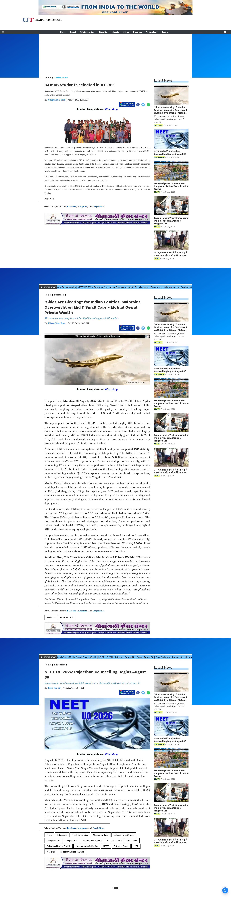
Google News (98, 206)
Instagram (82, 206)
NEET (106, 846)
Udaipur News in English (87, 846)
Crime (126, 32)
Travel (73, 32)
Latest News (163, 80)
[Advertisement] (115, 52)
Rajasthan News (114, 840)
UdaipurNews (53, 840)
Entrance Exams (121, 846)
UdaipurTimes (71, 840)
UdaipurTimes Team (56, 100)
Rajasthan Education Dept (72, 851)
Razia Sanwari (54, 688)
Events (165, 32)
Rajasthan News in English (58, 846)
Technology (151, 32)
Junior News (61, 77)
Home (48, 77)
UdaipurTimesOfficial (124, 835)
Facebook (71, 206)
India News (132, 840)
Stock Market (66, 617)
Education (103, 32)
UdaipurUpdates (101, 835)
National (51, 851)
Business (137, 32)
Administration (87, 32)
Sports (115, 32)
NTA (136, 846)
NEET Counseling (80, 835)
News (63, 32)
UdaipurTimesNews (92, 840)
